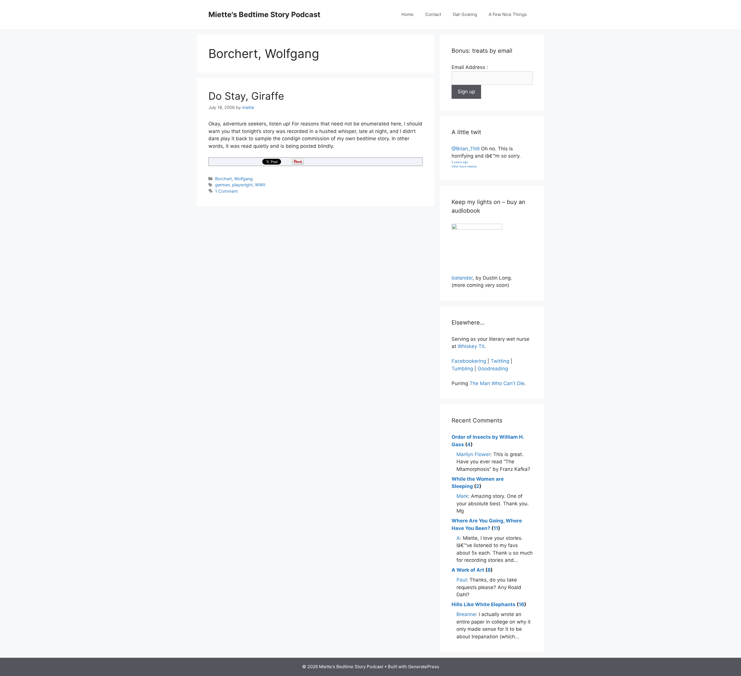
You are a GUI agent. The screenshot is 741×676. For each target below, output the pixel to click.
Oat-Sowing (465, 14)
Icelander (462, 278)
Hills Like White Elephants (484, 604)
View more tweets (464, 166)
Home (407, 14)
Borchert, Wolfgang (234, 178)
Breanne (466, 614)
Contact (433, 14)
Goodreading (493, 368)
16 (521, 604)
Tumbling (462, 368)
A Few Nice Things (508, 14)
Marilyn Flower (473, 454)
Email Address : (470, 67)
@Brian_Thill (466, 149)
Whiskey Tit (471, 346)
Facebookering (469, 361)
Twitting (500, 361)
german (222, 184)
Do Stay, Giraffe (246, 96)
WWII (260, 184)
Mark (462, 496)
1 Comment (226, 191)
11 (496, 528)
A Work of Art (468, 570)
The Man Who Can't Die (496, 383)
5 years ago (460, 162)
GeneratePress (423, 666)
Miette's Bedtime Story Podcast (264, 14)
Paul (461, 580)
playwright (242, 184)
